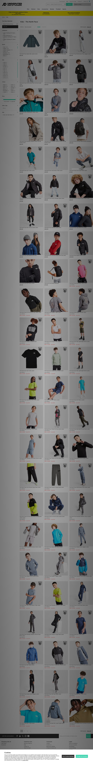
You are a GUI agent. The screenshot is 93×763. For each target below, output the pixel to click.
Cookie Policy (25, 760)
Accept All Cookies (82, 756)
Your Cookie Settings (68, 756)
